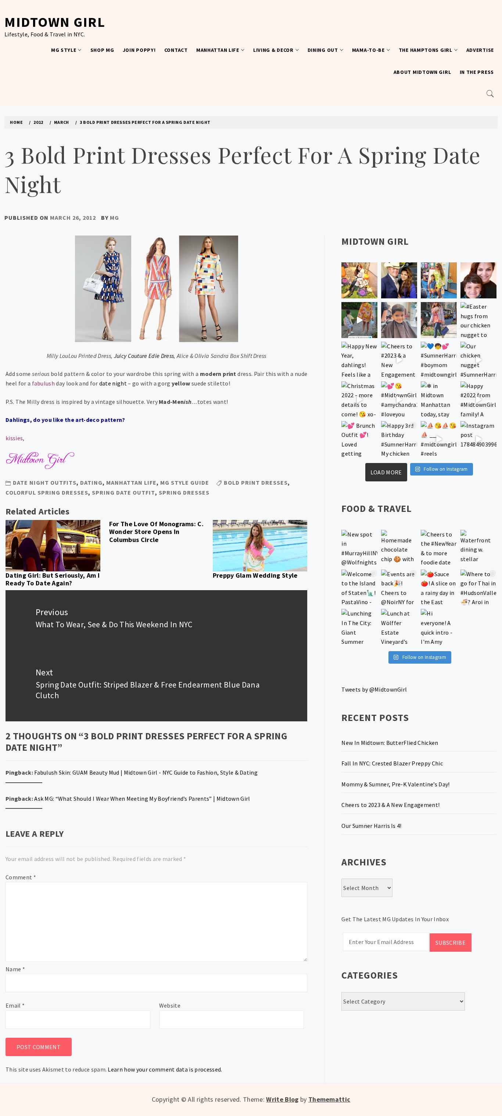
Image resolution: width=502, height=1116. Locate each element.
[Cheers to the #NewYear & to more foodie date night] (439, 548)
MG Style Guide (184, 482)
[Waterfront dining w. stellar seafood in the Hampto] (478, 548)
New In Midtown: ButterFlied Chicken (389, 742)
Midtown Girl (54, 21)
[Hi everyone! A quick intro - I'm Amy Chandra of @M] (439, 627)
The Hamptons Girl (425, 50)
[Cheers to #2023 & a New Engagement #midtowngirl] (399, 360)
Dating (91, 482)
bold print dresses (256, 482)
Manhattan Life (217, 50)
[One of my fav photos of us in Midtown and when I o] (399, 280)
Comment (21, 877)
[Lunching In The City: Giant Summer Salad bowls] (359, 627)
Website (169, 1005)
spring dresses (184, 492)
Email (15, 1005)
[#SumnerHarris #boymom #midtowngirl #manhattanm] (439, 360)
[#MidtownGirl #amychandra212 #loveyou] (399, 399)
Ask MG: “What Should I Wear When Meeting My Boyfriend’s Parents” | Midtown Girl (142, 798)
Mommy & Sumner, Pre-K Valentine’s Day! (395, 784)
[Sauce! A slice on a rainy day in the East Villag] (439, 588)
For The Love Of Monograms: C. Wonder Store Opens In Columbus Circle (156, 532)
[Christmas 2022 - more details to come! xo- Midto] (359, 399)
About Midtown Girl (422, 72)
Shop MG (102, 50)
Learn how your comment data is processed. (165, 1069)
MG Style (63, 50)
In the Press (477, 72)
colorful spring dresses (47, 492)
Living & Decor (273, 50)
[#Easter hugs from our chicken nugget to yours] (478, 320)
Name (15, 969)
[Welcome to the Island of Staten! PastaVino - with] (359, 588)
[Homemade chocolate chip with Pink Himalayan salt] (399, 548)
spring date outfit (123, 492)
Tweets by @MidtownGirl (374, 689)
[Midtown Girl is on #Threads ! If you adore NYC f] (439, 320)
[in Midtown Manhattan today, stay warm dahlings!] (439, 399)
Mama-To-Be (368, 50)
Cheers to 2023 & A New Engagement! (390, 804)
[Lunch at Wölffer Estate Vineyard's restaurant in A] (399, 627)
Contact (176, 50)
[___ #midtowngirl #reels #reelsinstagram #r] (439, 439)
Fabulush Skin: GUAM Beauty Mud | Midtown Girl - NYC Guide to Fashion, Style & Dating (146, 772)
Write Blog (282, 1099)
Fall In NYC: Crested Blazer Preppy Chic (391, 763)
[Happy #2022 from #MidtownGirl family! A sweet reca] (478, 399)
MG (114, 217)
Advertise (480, 50)
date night (113, 383)
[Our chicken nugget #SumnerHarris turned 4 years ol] (478, 360)
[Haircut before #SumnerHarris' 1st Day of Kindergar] (399, 320)
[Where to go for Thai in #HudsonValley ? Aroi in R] (478, 588)
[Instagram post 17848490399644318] (478, 439)
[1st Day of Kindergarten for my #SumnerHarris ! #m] (359, 320)
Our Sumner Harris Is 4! (371, 825)
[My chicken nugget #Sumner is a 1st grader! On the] (439, 280)
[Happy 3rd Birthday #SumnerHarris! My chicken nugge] (399, 439)
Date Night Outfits (44, 482)
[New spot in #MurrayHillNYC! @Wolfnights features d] (359, 548)
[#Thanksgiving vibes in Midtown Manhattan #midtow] (359, 280)
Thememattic (329, 1099)
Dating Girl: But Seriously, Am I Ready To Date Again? (53, 579)
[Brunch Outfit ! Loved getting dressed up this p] (359, 439)
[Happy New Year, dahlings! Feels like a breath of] (359, 360)
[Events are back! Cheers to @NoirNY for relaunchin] (399, 588)
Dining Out (323, 50)
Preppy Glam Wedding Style (255, 575)
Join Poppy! (139, 50)
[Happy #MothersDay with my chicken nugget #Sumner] (478, 280)
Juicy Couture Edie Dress (144, 355)
